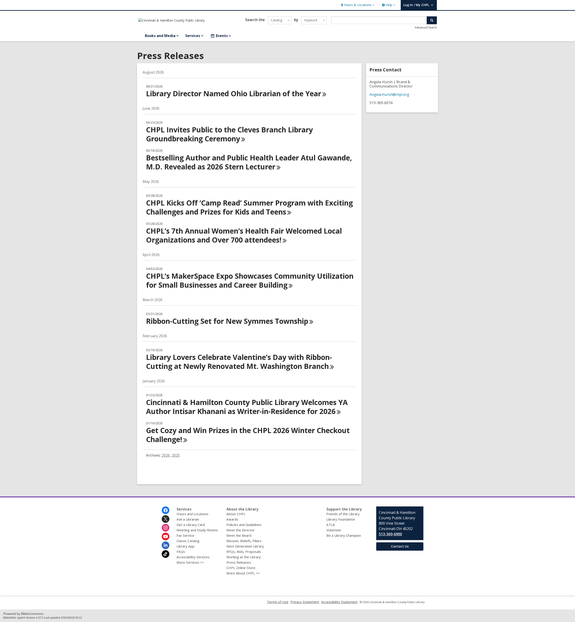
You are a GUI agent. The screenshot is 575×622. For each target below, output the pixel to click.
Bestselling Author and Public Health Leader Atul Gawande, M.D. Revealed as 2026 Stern (249, 162)
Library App (186, 546)
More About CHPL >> (243, 573)
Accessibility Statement (339, 602)
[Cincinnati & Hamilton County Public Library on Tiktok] (165, 554)
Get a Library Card (191, 524)
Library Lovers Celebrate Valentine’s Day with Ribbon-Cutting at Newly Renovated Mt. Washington (239, 361)
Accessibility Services (193, 557)
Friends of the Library (343, 514)
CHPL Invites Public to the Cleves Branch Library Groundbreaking (229, 134)
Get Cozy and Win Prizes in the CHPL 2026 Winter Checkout (248, 434)
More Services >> (190, 562)
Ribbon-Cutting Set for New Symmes (227, 321)
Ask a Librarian (188, 519)
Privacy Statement (304, 602)
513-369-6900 (390, 534)
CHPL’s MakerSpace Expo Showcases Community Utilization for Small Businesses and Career (250, 280)
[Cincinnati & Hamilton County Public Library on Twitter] (165, 519)
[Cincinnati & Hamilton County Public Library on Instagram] (165, 528)
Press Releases (238, 562)
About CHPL (235, 514)
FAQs (181, 551)
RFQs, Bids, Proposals (243, 551)
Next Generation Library (245, 546)
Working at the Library (243, 557)
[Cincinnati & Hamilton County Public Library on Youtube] (165, 536)
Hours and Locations (192, 514)
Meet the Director (240, 530)
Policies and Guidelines (243, 524)
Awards (232, 519)
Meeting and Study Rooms (197, 530)
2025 (176, 455)
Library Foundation (340, 519)
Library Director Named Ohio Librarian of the (233, 93)
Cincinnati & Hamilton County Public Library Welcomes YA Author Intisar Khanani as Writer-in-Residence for (247, 406)
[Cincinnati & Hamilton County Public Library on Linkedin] (165, 545)
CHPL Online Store (240, 567)
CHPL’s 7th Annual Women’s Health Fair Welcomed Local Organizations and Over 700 (244, 235)
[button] (357, 5)
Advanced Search (426, 27)
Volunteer (333, 530)
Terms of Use (277, 602)
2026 (166, 455)
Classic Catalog (188, 541)
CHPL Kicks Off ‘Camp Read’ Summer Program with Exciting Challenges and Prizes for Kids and (249, 207)
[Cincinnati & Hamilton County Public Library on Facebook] (165, 510)
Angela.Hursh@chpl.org (389, 94)
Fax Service (185, 535)
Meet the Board (238, 535)
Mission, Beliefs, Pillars (244, 541)
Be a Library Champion (343, 535)
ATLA (330, 524)
